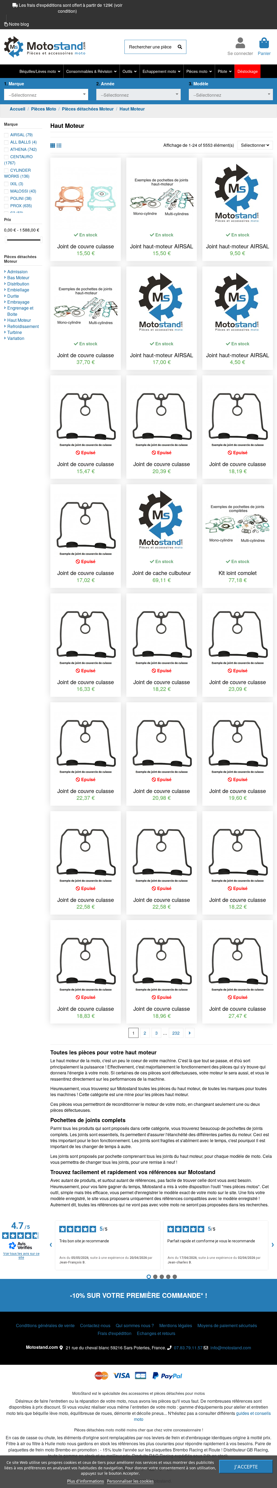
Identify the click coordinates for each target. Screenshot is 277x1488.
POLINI (21, 198)
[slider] (6, 239)
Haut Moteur (19, 320)
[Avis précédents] (50, 1245)
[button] (40, 71)
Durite (13, 296)
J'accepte (246, 1466)
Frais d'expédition (114, 1333)
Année (105, 84)
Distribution (18, 284)
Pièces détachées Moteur (20, 259)
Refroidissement (23, 326)
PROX (21, 205)
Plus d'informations (85, 1481)
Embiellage (18, 290)
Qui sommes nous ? (135, 1325)
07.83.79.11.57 (188, 1347)
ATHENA (23, 149)
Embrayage (18, 302)
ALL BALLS (23, 142)
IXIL (16, 183)
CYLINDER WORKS (17, 173)
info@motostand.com (230, 1347)
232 (176, 1033)
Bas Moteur (18, 278)
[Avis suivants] (272, 1245)
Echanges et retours (156, 1333)
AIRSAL (21, 134)
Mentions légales (175, 1325)
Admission (17, 272)
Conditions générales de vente (45, 1325)
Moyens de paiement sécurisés (227, 1325)
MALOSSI (23, 191)
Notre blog (19, 24)
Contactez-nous (95, 1325)
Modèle (198, 84)
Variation (15, 338)
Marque (14, 84)
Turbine (14, 332)
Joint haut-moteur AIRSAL (161, 246)
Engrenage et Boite (20, 311)
